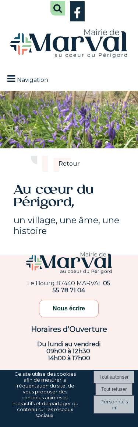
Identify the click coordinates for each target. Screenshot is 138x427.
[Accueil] (69, 44)
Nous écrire (69, 308)
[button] (57, 8)
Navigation (32, 79)
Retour (69, 163)
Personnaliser (114, 404)
